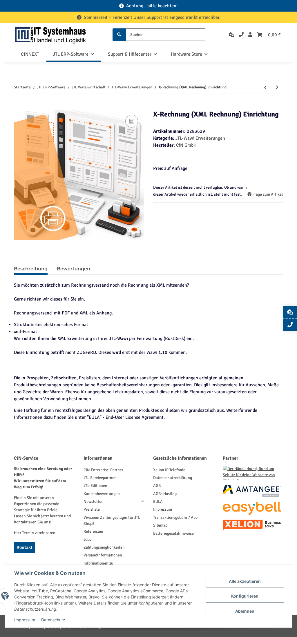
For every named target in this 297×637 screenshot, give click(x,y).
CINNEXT (30, 54)
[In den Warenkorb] (18, 107)
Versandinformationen (103, 555)
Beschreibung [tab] (31, 269)
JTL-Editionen (95, 485)
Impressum (162, 509)
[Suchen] (119, 34)
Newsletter (93, 501)
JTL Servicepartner (100, 477)
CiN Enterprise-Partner (103, 469)
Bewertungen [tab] (73, 269)
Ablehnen (244, 611)
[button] (250, 35)
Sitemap (160, 525)
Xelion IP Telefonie (169, 469)
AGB (157, 485)
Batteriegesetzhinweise (173, 533)
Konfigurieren (244, 596)
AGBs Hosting (165, 493)
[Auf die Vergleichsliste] (131, 121)
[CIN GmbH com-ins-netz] (50, 34)
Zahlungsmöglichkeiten (104, 547)
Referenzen (93, 531)
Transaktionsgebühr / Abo (175, 517)
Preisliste (92, 509)
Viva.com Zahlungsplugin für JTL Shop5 (112, 520)
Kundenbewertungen (102, 493)
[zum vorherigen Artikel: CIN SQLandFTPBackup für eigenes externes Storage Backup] (265, 87)
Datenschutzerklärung (172, 477)
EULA (158, 501)
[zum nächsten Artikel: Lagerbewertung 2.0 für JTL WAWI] (277, 87)
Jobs (87, 539)
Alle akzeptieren (245, 581)
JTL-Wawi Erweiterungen (200, 138)
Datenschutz (53, 619)
